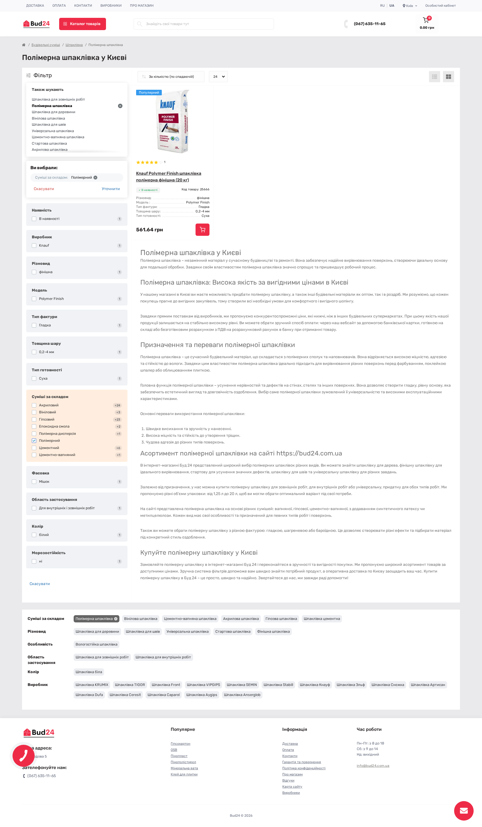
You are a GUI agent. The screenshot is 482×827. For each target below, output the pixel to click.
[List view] (434, 76)
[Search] (140, 24)
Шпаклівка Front (166, 685)
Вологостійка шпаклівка (96, 644)
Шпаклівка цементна (322, 619)
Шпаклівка (74, 45)
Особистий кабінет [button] (440, 6)
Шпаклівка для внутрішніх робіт (163, 657)
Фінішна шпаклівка (273, 631)
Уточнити (111, 188)
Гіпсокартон (180, 744)
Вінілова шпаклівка (48, 118)
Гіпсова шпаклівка (281, 619)
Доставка (35, 6)
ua (391, 6)
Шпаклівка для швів (49, 124)
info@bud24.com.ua (373, 766)
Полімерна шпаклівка (52, 106)
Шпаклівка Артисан (428, 685)
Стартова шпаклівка (49, 143)
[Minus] (148, 248)
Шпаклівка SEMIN (242, 685)
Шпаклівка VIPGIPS (203, 685)
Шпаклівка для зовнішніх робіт (58, 99)
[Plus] (197, 248)
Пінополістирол (183, 762)
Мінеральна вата (184, 768)
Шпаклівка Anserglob (242, 695)
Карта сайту (292, 787)
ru (382, 6)
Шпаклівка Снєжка (388, 685)
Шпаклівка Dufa (89, 695)
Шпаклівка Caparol (164, 695)
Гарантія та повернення (301, 762)
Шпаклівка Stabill (278, 685)
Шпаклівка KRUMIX (92, 685)
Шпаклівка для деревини (53, 112)
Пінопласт (179, 756)
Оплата (59, 6)
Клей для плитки (184, 774)
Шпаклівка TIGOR (130, 685)
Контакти (83, 6)
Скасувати (44, 188)
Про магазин (142, 6)
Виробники (111, 6)
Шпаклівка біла (89, 672)
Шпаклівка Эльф (351, 685)
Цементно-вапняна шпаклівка (58, 137)
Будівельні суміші (46, 45)
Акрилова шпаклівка (50, 149)
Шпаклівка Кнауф (315, 685)
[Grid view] (448, 76)
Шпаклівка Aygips (201, 695)
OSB (174, 750)
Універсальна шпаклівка (53, 131)
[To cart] (202, 230)
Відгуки (288, 780)
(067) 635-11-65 (369, 23)
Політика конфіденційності (304, 768)
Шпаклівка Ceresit (125, 695)
